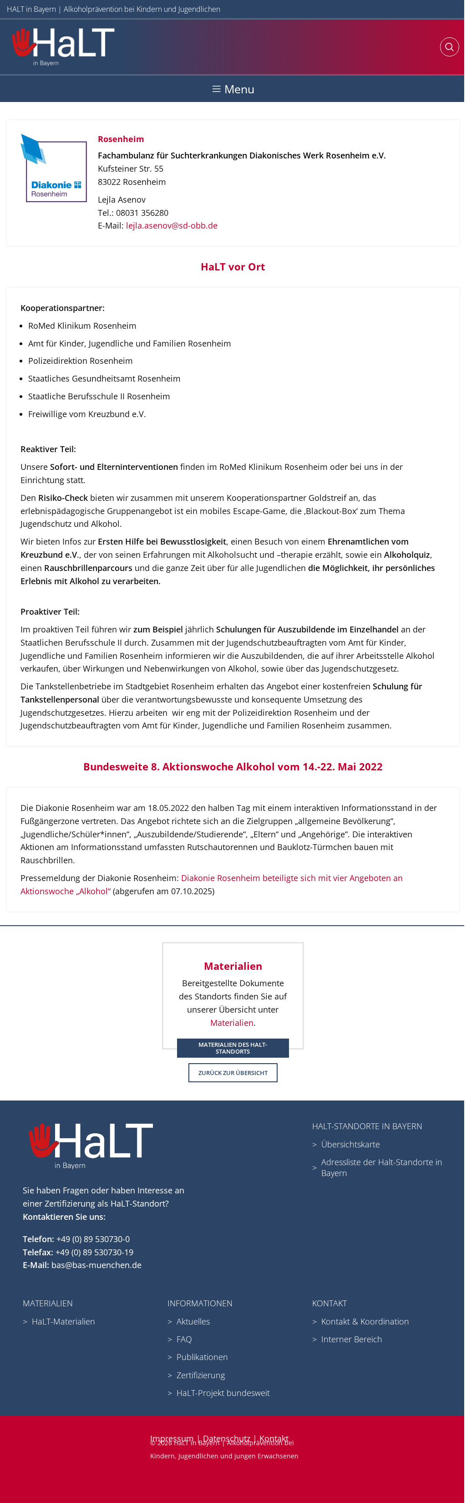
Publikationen (202, 1356)
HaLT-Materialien (63, 1321)
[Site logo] (63, 46)
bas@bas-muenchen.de (96, 1264)
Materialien (231, 1022)
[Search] (450, 47)
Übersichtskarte (350, 1144)
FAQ (184, 1339)
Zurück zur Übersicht (233, 1073)
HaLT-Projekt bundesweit (223, 1392)
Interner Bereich (351, 1339)
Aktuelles (193, 1321)
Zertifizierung (201, 1375)
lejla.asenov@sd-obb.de (172, 225)
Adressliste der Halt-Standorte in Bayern (381, 1167)
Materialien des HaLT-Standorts (232, 1048)
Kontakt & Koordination (365, 1321)
